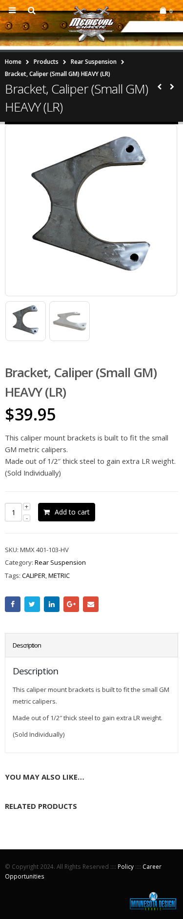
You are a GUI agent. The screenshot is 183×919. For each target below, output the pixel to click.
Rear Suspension (60, 562)
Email (91, 604)
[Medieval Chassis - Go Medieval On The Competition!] (91, 24)
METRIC (59, 575)
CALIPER (33, 575)
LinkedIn (52, 604)
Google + (71, 604)
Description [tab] (27, 645)
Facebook (12, 604)
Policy (126, 866)
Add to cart (72, 512)
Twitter (32, 604)
